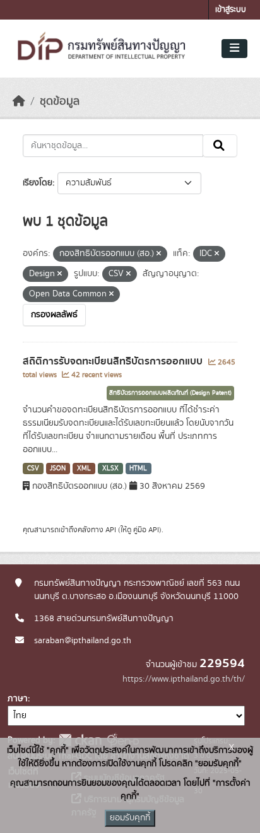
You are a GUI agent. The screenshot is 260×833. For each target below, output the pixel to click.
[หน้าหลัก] (19, 101)
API (110, 529)
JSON (58, 468)
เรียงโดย (37, 183)
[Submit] (220, 145)
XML (84, 468)
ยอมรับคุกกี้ (130, 818)
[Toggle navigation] (234, 48)
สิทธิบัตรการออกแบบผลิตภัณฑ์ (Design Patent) (170, 392)
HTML (138, 468)
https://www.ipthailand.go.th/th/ (183, 679)
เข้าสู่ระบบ (230, 10)
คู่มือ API (146, 529)
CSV (33, 468)
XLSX (110, 468)
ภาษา (18, 698)
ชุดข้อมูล (60, 101)
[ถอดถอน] (159, 254)
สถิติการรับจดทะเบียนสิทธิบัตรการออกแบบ (114, 361)
